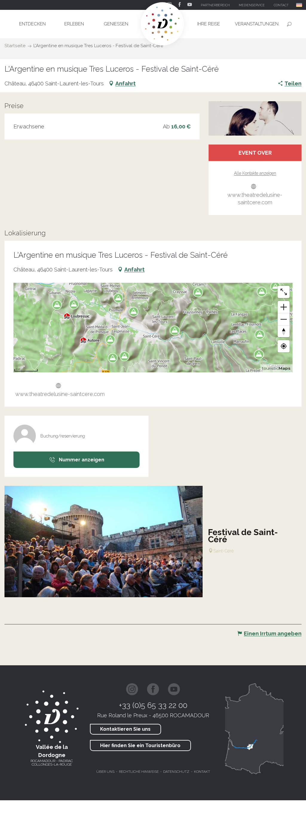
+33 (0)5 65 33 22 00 (153, 705)
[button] (299, 5)
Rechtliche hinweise (139, 771)
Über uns (105, 771)
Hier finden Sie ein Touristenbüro (140, 745)
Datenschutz (176, 771)
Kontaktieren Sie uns (125, 729)
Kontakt (202, 771)
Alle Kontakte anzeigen (255, 173)
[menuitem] (32, 24)
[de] (299, 5)
